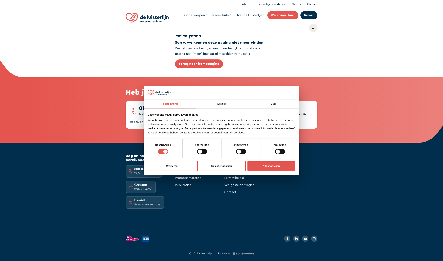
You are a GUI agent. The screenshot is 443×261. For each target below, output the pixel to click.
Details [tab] (221, 103)
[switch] (202, 151)
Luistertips (245, 4)
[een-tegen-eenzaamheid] (132, 239)
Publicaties (183, 184)
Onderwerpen (194, 15)
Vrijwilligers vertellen (272, 4)
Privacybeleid (234, 177)
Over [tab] (273, 103)
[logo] (147, 18)
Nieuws (296, 4)
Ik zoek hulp (220, 15)
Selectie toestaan (221, 165)
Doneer (309, 15)
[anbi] (145, 239)
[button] (314, 27)
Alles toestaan (271, 165)
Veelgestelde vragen (239, 184)
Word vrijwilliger (283, 15)
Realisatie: (224, 253)
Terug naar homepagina (198, 64)
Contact (312, 4)
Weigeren (172, 165)
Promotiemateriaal (188, 177)
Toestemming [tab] (169, 103)
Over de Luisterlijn (249, 15)
